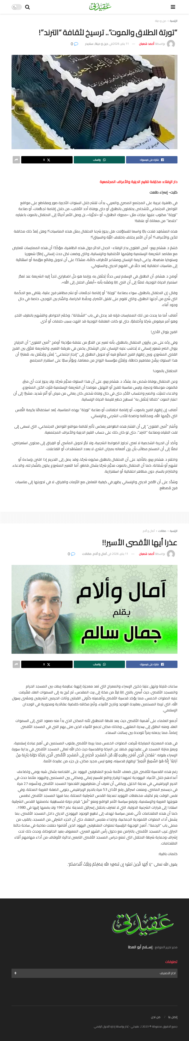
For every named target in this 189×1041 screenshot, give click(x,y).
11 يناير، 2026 (121, 43)
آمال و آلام (149, 530)
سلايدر (89, 43)
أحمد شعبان (146, 43)
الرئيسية (173, 20)
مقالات (162, 530)
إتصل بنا (172, 1017)
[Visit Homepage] (100, 6)
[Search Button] (27, 7)
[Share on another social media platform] (16, 159)
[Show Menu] (173, 7)
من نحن (155, 1017)
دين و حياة (160, 20)
